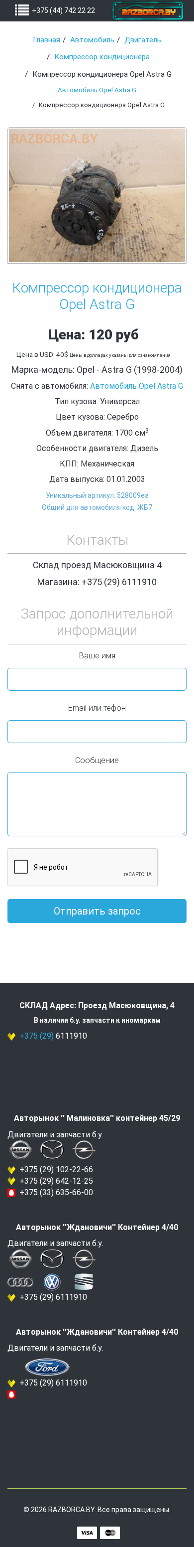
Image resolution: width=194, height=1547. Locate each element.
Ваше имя (97, 655)
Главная (46, 39)
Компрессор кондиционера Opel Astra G (97, 296)
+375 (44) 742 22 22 (63, 10)
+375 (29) (36, 1036)
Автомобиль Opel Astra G (97, 90)
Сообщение (97, 760)
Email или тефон (97, 708)
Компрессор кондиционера (102, 56)
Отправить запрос (97, 911)
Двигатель (142, 39)
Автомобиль (92, 39)
